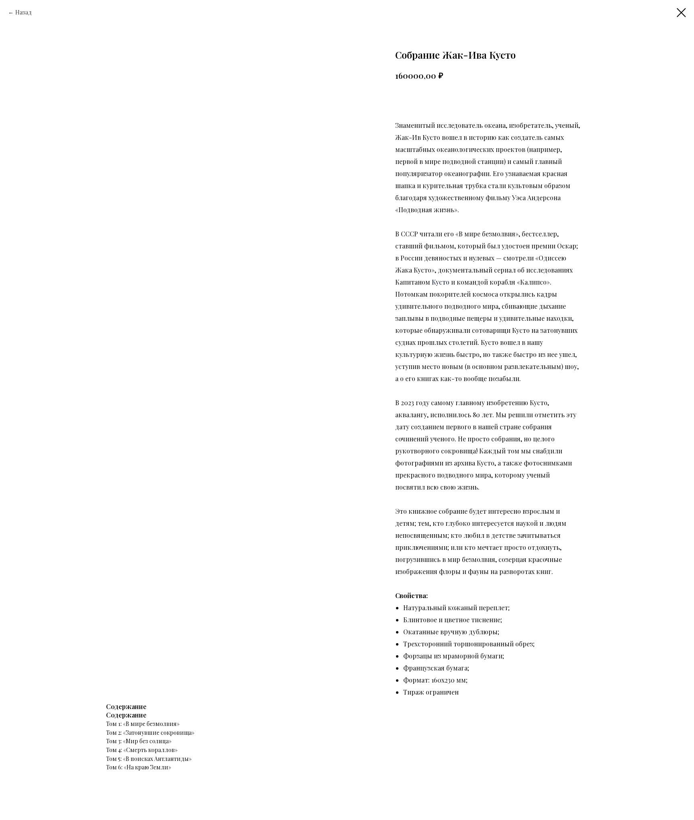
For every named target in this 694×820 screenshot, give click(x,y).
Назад (23, 12)
